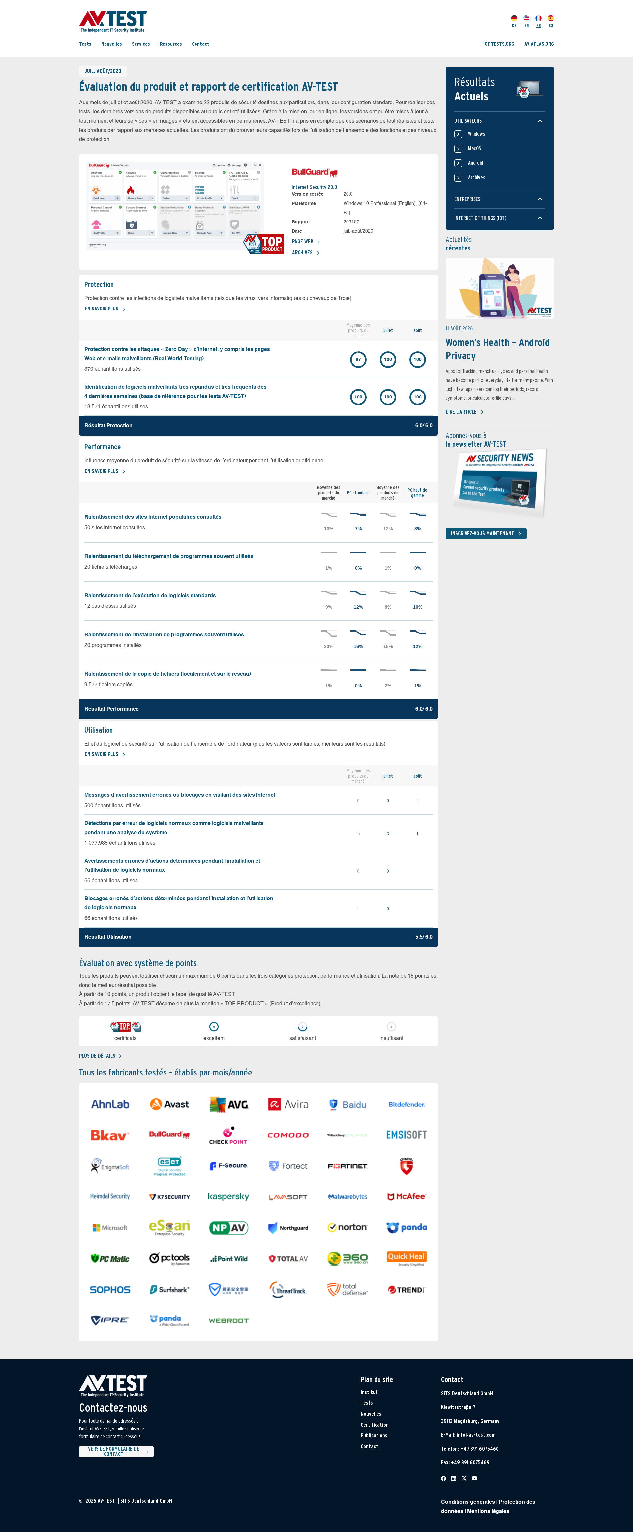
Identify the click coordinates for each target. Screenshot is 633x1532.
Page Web (302, 241)
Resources (171, 44)
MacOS (474, 148)
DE (514, 25)
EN (526, 25)
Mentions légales (488, 1511)
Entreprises (467, 199)
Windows (476, 134)
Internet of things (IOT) (480, 218)
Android (475, 163)
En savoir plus (101, 309)
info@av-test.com (476, 1435)
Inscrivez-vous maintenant (482, 533)
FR (538, 25)
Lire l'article (461, 412)
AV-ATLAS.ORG (539, 44)
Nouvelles (111, 44)
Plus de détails (97, 1056)
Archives (302, 253)
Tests (85, 44)
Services (141, 44)
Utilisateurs (468, 121)
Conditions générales (468, 1502)
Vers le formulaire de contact (113, 1451)
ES (551, 25)
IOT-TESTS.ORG (498, 44)
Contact (200, 44)
